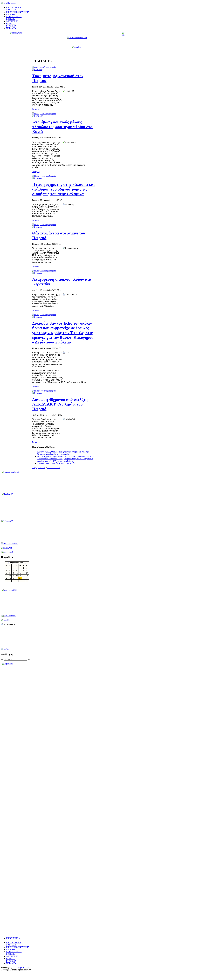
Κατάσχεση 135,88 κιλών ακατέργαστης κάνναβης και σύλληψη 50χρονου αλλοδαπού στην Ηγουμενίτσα (63, 453)
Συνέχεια (35, 109)
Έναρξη (35, 468)
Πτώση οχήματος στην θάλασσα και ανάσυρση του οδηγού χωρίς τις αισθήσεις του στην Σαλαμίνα (63, 189)
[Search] (2, 659)
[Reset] (29, 659)
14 (53, 468)
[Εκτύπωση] (37, 70)
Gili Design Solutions (21, 967)
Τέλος (58, 468)
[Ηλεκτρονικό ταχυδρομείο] (44, 67)
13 (51, 468)
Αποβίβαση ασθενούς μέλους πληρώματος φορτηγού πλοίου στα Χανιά (62, 127)
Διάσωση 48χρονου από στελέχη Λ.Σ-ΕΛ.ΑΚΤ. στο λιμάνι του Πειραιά (60, 404)
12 (49, 468)
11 (47, 468)
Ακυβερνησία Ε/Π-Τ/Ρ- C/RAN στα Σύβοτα (55, 461)
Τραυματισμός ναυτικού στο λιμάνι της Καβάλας (57, 463)
